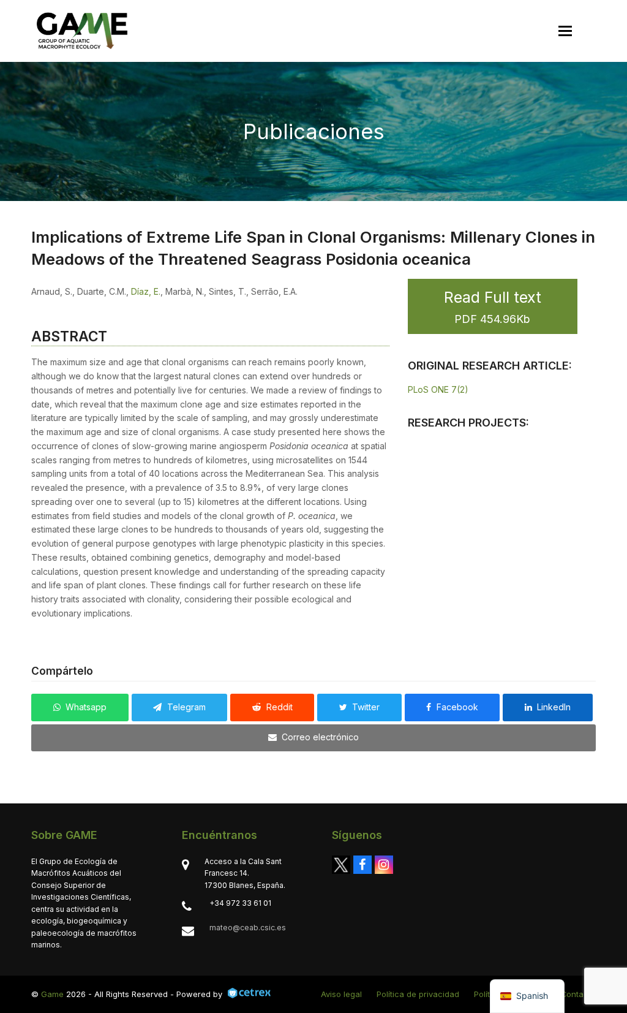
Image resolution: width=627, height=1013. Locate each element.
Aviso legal (341, 994)
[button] (565, 31)
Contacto (578, 994)
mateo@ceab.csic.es (247, 927)
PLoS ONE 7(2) (438, 389)
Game (52, 994)
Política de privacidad (418, 994)
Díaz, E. (145, 291)
